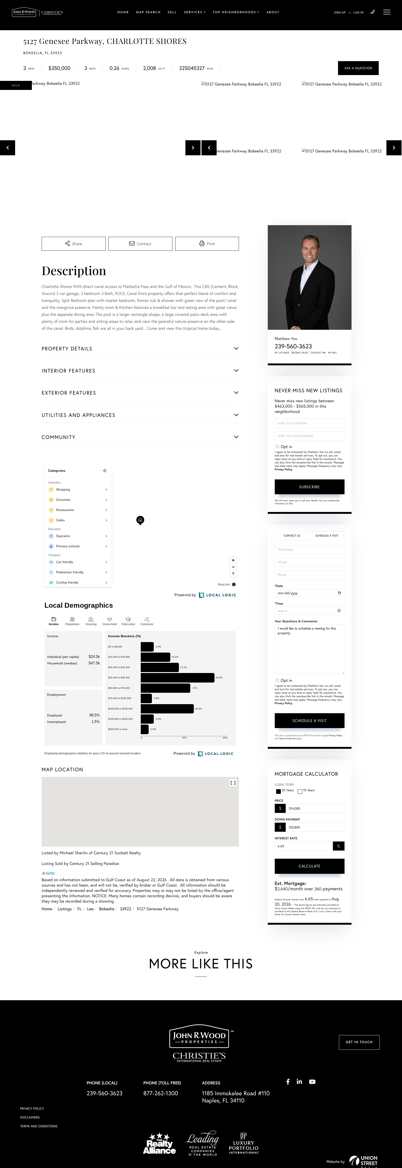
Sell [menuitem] (172, 12)
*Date (279, 586)
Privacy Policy (283, 469)
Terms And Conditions (38, 1126)
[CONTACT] (358, 68)
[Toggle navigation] (386, 12)
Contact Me (318, 352)
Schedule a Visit (326, 536)
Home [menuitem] (123, 12)
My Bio (332, 352)
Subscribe (309, 487)
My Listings (282, 352)
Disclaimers (30, 1117)
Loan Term (284, 784)
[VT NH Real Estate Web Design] (363, 1162)
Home (47, 908)
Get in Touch (359, 1042)
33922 (125, 908)
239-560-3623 (373, 12)
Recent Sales (300, 352)
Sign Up (339, 12)
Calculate (310, 866)
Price (279, 800)
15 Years (309, 790)
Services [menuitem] (193, 12)
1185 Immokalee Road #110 (236, 1097)
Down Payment (287, 819)
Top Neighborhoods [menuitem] (234, 12)
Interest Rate (286, 838)
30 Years (288, 790)
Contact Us (292, 536)
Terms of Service (287, 738)
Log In (358, 12)
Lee (90, 908)
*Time (279, 603)
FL (79, 908)
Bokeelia (106, 908)
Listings (65, 908)
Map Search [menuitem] (148, 12)
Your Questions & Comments (296, 621)
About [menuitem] (273, 12)
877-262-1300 (160, 1093)
